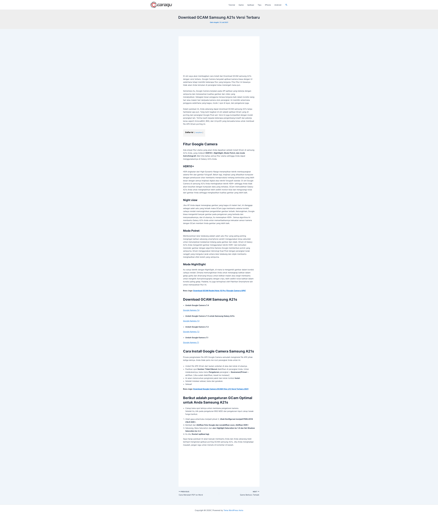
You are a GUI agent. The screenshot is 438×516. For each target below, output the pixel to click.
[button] (286, 4)
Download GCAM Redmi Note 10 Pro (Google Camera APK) (219, 290)
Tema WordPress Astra (233, 510)
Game (241, 5)
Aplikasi (250, 5)
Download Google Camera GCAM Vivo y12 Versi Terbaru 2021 (221, 389)
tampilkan (198, 132)
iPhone (268, 5)
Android (277, 5)
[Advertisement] (219, 58)
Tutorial (231, 5)
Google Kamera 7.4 (191, 310)
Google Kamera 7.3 (191, 321)
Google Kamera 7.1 (191, 342)
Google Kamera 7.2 (191, 331)
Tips (259, 5)
